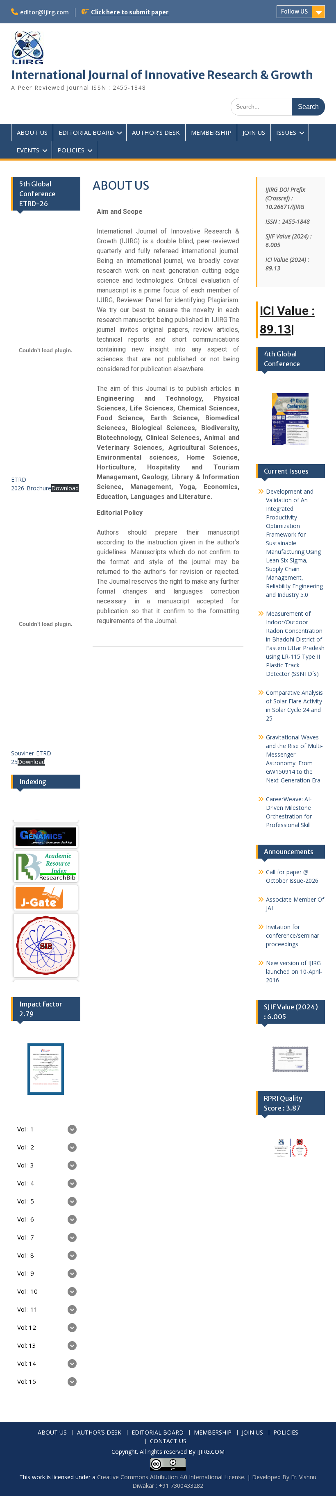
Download (65, 488)
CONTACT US (168, 1441)
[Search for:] (278, 106)
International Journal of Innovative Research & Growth (162, 75)
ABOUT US (32, 132)
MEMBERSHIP (211, 132)
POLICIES (70, 150)
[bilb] (46, 849)
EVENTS (27, 150)
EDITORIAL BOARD (86, 132)
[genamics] (46, 819)
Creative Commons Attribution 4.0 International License (170, 1477)
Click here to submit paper (130, 12)
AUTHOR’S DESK (156, 132)
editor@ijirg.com (44, 12)
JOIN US (254, 132)
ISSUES (286, 132)
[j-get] (46, 880)
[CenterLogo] (46, 928)
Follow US (294, 11)
